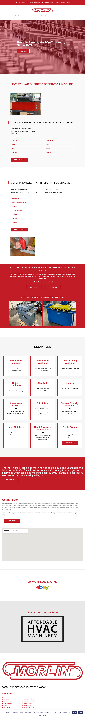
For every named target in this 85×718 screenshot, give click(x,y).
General (48, 148)
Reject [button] (80, 712)
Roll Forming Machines (70, 361)
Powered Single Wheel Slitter (69, 388)
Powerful (14, 214)
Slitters (70, 383)
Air (15, 368)
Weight (48, 144)
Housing (15, 152)
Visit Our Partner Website (42, 612)
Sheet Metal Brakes (15, 404)
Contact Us (44, 16)
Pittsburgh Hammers (16, 361)
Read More (42, 715)
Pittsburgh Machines (43, 361)
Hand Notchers (16, 427)
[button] (25, 140)
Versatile (14, 206)
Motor (14, 148)
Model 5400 (15, 198)
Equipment (29, 16)
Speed (14, 144)
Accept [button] (74, 712)
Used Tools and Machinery (42, 428)
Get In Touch (23, 51)
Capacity (15, 140)
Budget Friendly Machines (70, 404)
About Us (17, 16)
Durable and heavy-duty (16, 391)
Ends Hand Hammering (19, 202)
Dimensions (50, 140)
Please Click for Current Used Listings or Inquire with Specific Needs (43, 437)
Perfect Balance (17, 210)
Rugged (14, 218)
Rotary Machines (16, 384)
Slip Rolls (42, 383)
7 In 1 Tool (43, 403)
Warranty (49, 152)
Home (6, 16)
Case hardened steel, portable (70, 368)
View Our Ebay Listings (42, 581)
